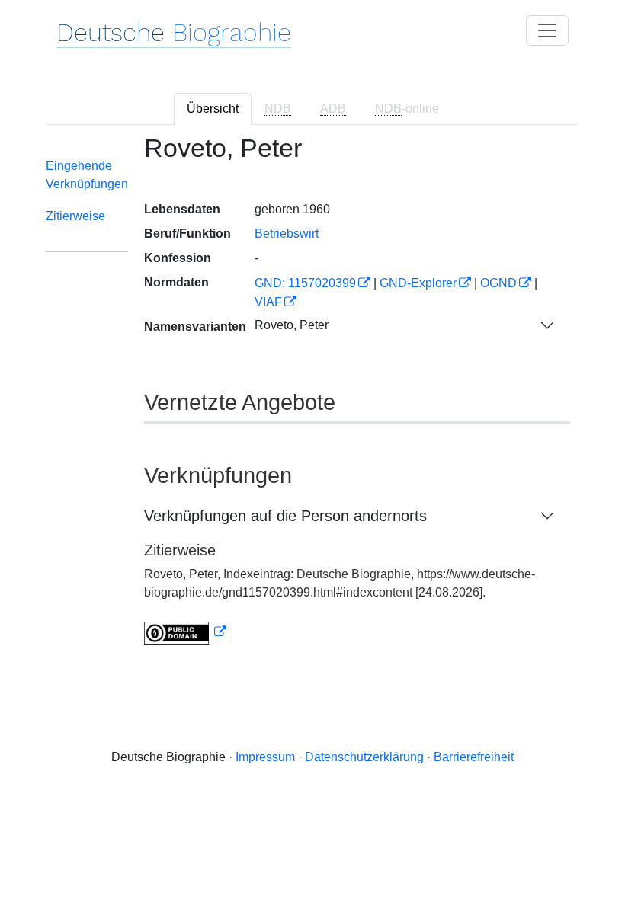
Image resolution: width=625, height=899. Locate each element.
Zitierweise (75, 216)
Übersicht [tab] (213, 108)
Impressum (265, 756)
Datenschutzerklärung (364, 756)
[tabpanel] (312, 399)
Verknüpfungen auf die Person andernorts (285, 515)
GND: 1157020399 (305, 283)
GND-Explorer (418, 283)
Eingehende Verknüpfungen (87, 174)
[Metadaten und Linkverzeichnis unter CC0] (185, 631)
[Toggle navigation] (547, 30)
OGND (498, 283)
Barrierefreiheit (474, 756)
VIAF (268, 302)
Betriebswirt (287, 233)
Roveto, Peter (292, 324)
